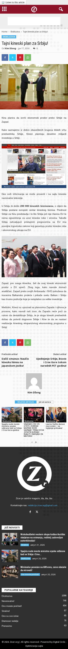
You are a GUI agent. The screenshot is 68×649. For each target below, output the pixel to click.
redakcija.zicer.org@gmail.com (42, 505)
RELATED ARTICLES (25, 402)
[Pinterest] (20, 57)
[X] (37, 512)
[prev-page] (32, 442)
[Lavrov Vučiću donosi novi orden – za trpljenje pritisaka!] (56, 414)
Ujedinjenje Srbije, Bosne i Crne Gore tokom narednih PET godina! (51, 362)
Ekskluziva (15, 31)
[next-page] (35, 442)
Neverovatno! (8, 601)
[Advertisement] (34, 21)
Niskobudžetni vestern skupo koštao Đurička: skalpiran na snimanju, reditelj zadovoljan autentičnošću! (43, 537)
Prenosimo (7, 626)
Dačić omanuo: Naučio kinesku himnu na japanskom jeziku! (15, 362)
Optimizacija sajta (34, 645)
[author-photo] (34, 381)
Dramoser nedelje (10, 621)
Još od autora (45, 402)
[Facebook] (5, 57)
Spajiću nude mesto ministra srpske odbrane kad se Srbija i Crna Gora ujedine (12, 427)
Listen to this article (15, 2)
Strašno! (24, 545)
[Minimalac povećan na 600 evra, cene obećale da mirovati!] (10, 572)
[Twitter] (12, 57)
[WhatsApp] (27, 57)
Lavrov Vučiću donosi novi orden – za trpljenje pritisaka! (55, 426)
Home (4, 31)
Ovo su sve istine (10, 616)
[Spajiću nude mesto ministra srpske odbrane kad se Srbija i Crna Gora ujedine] (12, 414)
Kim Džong (10, 48)
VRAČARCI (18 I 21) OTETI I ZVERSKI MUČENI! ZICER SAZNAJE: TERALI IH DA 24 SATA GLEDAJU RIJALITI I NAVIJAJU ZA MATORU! (34, 430)
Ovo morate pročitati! (30, 574)
